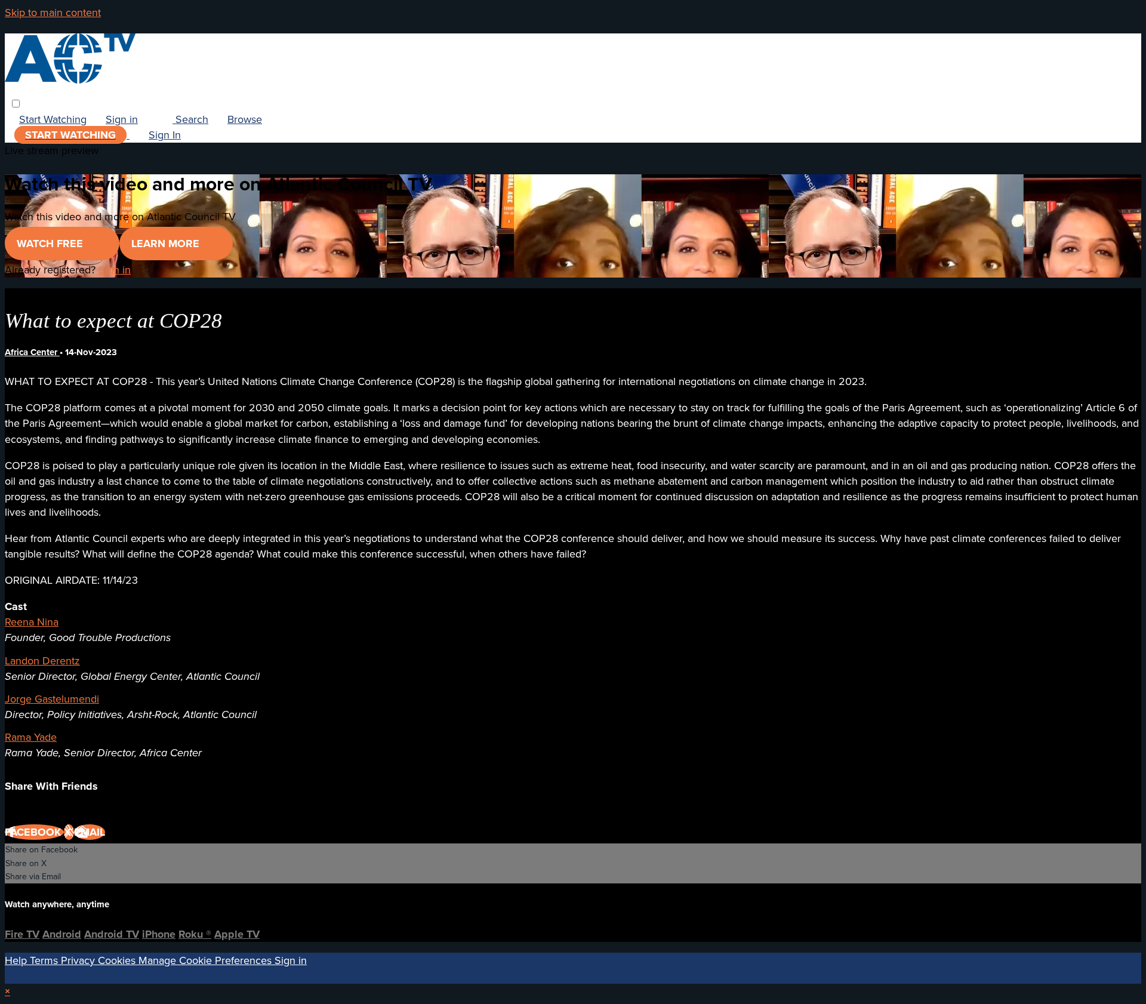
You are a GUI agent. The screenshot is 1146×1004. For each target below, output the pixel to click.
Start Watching (53, 119)
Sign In (165, 135)
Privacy (79, 960)
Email (89, 832)
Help (17, 960)
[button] (16, 103)
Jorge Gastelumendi (52, 699)
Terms (45, 960)
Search (190, 119)
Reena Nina (31, 622)
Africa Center (32, 352)
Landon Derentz (42, 661)
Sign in (122, 119)
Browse (244, 119)
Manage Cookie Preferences (206, 960)
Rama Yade (31, 737)
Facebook (34, 832)
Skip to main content (53, 12)
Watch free (51, 243)
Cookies (118, 960)
